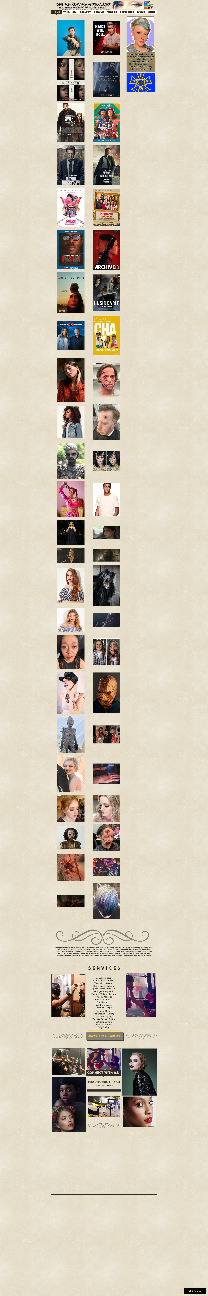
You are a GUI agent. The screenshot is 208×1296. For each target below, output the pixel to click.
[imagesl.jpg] (151, 5)
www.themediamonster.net (66, 9)
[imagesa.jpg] (148, 5)
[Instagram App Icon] (148, 2)
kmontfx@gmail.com (104, 1082)
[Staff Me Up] (145, 5)
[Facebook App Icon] (145, 2)
